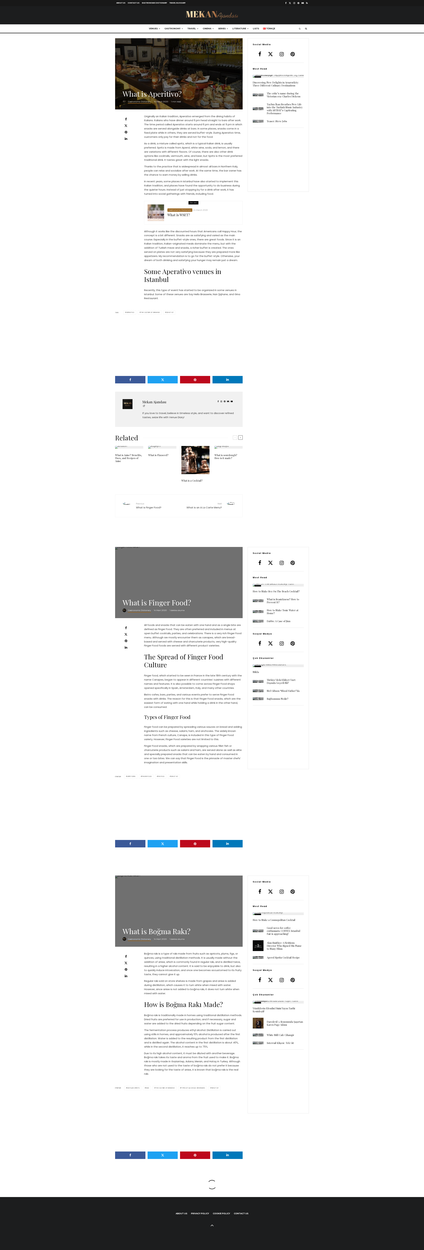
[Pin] (126, 132)
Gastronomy (172, 28)
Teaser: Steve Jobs (277, 121)
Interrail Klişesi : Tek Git (280, 1042)
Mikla (256, 671)
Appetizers (131, 776)
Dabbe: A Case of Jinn (278, 621)
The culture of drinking (150, 312)
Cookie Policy (221, 1213)
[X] (290, 3)
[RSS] (307, 3)
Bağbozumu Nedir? (277, 698)
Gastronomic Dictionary (154, 3)
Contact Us (133, 3)
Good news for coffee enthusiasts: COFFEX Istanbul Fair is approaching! (283, 930)
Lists (256, 28)
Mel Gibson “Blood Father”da (283, 690)
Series (222, 28)
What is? (169, 312)
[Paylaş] (126, 627)
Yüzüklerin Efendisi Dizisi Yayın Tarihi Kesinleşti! (274, 1010)
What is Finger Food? (148, 505)
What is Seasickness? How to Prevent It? (283, 601)
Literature (239, 28)
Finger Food (147, 776)
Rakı (147, 1088)
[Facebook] (286, 3)
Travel (191, 28)
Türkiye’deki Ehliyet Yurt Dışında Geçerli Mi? (281, 681)
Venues (153, 28)
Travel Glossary (177, 3)
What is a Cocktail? (192, 480)
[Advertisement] (179, 345)
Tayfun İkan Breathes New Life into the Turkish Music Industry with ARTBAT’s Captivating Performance (285, 109)
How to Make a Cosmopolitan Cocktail (274, 919)
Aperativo (130, 312)
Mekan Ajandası (154, 402)
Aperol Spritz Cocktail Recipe (283, 957)
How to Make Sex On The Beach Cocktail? (276, 591)
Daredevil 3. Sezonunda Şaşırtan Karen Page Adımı (285, 1023)
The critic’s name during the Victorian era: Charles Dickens (283, 95)
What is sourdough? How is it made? (225, 457)
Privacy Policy (200, 1213)
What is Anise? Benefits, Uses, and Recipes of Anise (128, 458)
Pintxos (161, 776)
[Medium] (302, 3)
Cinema (207, 28)
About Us (120, 3)
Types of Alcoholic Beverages (193, 1088)
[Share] (126, 119)
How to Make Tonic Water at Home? (282, 612)
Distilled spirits (133, 1088)
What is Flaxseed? (158, 455)
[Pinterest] (298, 3)
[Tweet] (126, 125)
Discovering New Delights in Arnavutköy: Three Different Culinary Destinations (276, 84)
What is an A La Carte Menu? (204, 505)
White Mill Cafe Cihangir (280, 1034)
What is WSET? (178, 215)
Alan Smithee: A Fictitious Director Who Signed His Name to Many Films (284, 945)
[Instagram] (294, 3)
